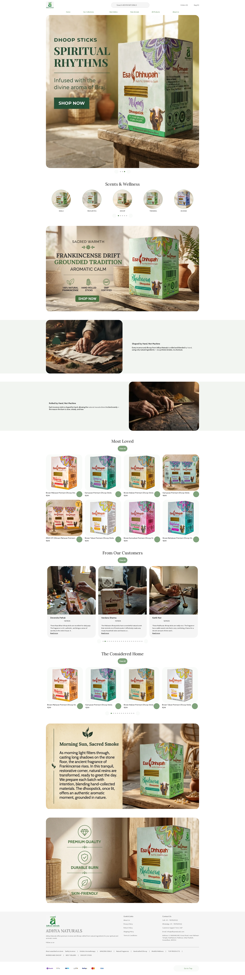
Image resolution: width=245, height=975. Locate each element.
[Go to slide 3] (124, 171)
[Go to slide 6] (113, 641)
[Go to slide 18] (137, 641)
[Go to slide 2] (122, 171)
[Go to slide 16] (133, 641)
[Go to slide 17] (135, 641)
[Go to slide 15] (131, 641)
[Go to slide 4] (124, 215)
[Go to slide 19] (139, 641)
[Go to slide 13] (127, 641)
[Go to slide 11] (123, 641)
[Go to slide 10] (121, 641)
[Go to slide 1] (120, 171)
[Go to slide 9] (119, 641)
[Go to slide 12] (125, 641)
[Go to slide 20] (141, 641)
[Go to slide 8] (117, 641)
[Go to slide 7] (115, 641)
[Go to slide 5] (126, 215)
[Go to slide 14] (129, 641)
